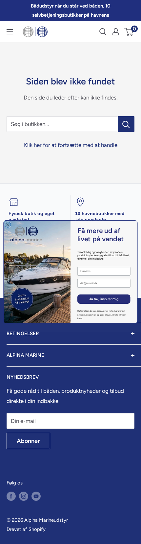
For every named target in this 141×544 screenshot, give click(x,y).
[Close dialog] (8, 224)
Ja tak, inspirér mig (103, 299)
